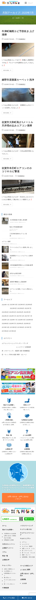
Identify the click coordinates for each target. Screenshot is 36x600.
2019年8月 (20, 327)
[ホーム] (13, 18)
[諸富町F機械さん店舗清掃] (5, 282)
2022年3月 (27, 312)
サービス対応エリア (26, 565)
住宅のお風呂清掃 (15, 273)
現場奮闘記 (21, 39)
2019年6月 (5, 331)
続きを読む (7, 70)
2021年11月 (28, 316)
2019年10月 (5, 327)
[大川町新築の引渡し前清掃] (5, 220)
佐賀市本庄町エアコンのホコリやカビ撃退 (17, 169)
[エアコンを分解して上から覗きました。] (5, 291)
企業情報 (27, 449)
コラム (4, 552)
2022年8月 (20, 308)
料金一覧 (9, 435)
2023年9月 (21, 304)
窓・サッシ (5, 354)
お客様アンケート (8, 548)
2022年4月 (19, 312)
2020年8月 (5, 323)
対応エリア (27, 405)
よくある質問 (27, 435)
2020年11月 (14, 320)
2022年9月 (13, 308)
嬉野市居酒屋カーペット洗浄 (18, 79)
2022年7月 (27, 308)
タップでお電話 (10, 598)
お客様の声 (9, 449)
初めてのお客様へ (9, 405)
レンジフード (20, 347)
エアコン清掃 (6, 241)
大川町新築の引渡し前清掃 (18, 220)
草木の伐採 (12, 354)
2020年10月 (22, 320)
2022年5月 (12, 312)
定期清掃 (28, 347)
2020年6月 (19, 323)
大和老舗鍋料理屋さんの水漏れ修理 (21, 265)
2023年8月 (28, 304)
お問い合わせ (27, 598)
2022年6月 (5, 312)
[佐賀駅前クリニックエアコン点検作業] (5, 257)
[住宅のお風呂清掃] (5, 274)
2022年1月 (12, 316)
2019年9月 (13, 327)
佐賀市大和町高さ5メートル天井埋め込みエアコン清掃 (17, 123)
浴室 (21, 351)
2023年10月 (14, 304)
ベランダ (25, 343)
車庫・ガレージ (22, 354)
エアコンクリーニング (9, 343)
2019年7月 (27, 327)
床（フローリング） (8, 351)
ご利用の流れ (9, 420)
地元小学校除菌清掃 (16, 227)
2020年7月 (12, 323)
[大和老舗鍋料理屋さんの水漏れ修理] (5, 266)
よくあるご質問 (25, 569)
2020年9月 (29, 320)
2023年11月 (5, 305)
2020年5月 (27, 323)
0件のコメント (22, 222)
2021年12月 (20, 316)
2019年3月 (12, 331)
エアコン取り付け (26, 529)
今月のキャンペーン (8, 544)
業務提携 (6, 587)
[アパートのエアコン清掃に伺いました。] (5, 249)
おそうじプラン (26, 538)
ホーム (4, 525)
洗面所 (17, 351)
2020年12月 (5, 320)
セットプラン (7, 565)
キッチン (19, 343)
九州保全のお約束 (27, 420)
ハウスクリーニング (26, 525)
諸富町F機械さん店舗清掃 (18, 282)
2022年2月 (5, 316)
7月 (23, 18)
